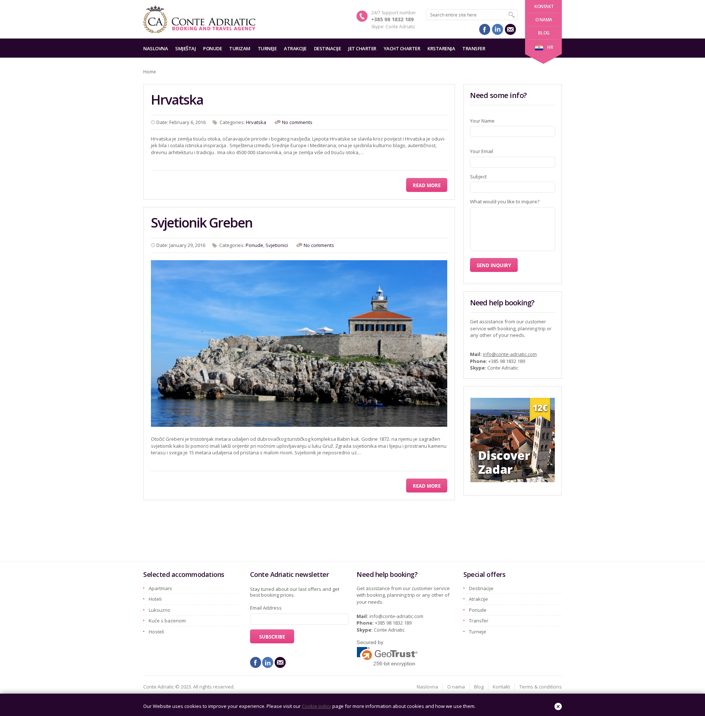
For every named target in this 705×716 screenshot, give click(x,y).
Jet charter (362, 48)
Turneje (267, 48)
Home (149, 72)
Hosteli (156, 631)
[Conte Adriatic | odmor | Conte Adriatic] (199, 19)
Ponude (212, 48)
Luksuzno (159, 610)
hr (550, 47)
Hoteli (155, 599)
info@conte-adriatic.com (510, 354)
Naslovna (155, 48)
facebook (484, 29)
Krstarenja (441, 48)
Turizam (239, 48)
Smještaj (185, 48)
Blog (543, 33)
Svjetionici (276, 245)
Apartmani (160, 588)
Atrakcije (295, 48)
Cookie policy (316, 706)
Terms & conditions (540, 686)
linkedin (497, 29)
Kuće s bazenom (167, 620)
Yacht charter (402, 48)
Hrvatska (177, 100)
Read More (427, 185)
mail (510, 29)
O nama (543, 20)
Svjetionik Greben (201, 223)
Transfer (473, 48)
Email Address (266, 607)
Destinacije (327, 48)
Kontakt (543, 6)
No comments (297, 122)
